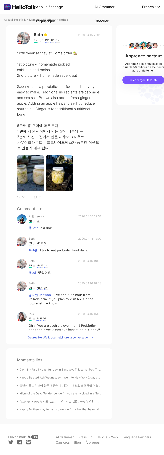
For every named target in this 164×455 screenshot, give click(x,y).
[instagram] (28, 442)
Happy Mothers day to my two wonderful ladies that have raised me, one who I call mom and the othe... (87, 409)
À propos (93, 442)
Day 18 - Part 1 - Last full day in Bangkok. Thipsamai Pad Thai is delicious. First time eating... (80, 369)
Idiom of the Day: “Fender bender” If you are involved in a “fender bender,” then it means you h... (82, 393)
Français (149, 7)
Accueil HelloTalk (15, 19)
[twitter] (10, 442)
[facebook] (19, 442)
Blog (77, 442)
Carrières (63, 442)
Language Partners (136, 437)
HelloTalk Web (107, 437)
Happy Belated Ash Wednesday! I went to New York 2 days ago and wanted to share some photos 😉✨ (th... (90, 377)
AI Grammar (65, 437)
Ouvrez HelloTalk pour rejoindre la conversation (58, 337)
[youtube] (33, 437)
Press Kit (85, 437)
